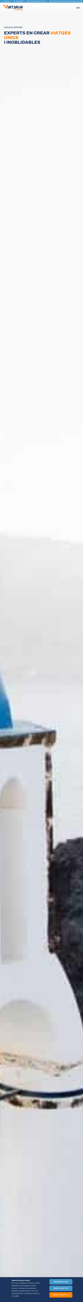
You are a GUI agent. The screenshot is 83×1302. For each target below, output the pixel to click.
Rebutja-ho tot (61, 1288)
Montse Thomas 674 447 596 (72, 1)
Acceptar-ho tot (61, 1295)
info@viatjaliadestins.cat (37, 1)
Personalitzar (60, 1282)
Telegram (6, 1)
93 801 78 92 (56, 1)
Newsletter (19, 1)
